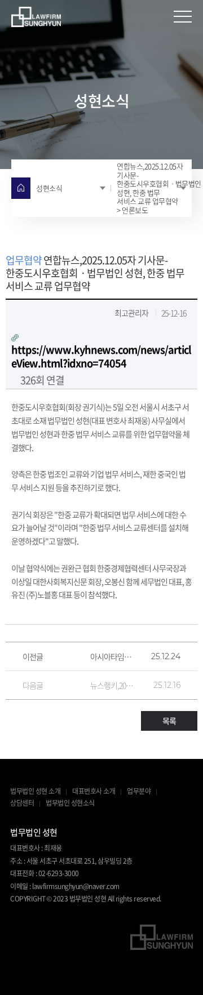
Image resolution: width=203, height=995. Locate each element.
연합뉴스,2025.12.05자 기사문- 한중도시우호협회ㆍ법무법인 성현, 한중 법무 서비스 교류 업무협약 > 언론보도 (154, 188)
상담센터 (22, 803)
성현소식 (49, 188)
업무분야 (139, 791)
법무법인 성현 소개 (35, 791)
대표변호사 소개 (93, 791)
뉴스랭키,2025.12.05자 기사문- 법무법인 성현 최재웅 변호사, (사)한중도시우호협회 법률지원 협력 (112, 685)
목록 (169, 720)
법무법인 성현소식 (70, 803)
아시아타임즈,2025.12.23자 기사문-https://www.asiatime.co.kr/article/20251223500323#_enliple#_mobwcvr (112, 656)
